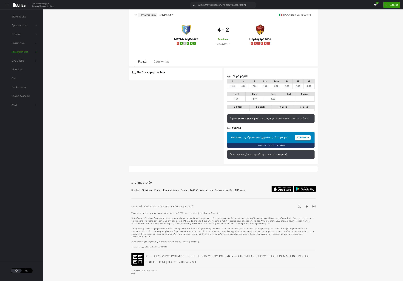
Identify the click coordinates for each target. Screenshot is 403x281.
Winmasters (206, 190)
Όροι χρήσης (166, 206)
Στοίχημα (35, 6)
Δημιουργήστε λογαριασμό (243, 118)
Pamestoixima (171, 190)
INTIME (164, 247)
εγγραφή (282, 154)
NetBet (229, 190)
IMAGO (155, 247)
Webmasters (151, 206)
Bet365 (194, 190)
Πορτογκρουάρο (260, 39)
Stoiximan (147, 190)
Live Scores (50, 6)
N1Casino (240, 190)
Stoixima (35, 4)
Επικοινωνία (137, 206)
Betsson (219, 190)
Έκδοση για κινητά (184, 206)
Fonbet (184, 190)
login (268, 118)
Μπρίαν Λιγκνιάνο (186, 39)
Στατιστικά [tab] (161, 61)
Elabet (157, 190)
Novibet (135, 190)
